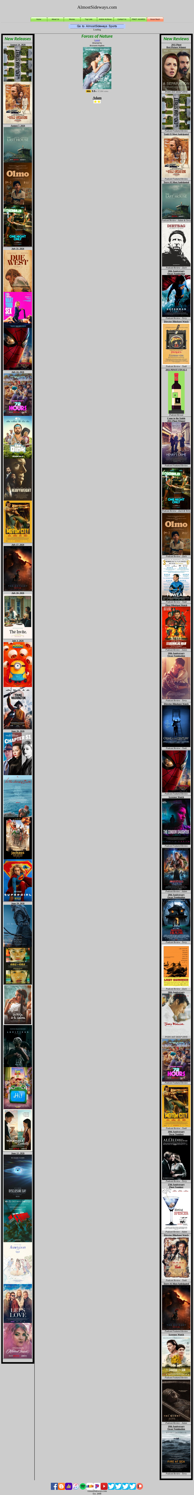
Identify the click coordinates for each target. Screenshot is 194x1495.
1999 (97, 41)
